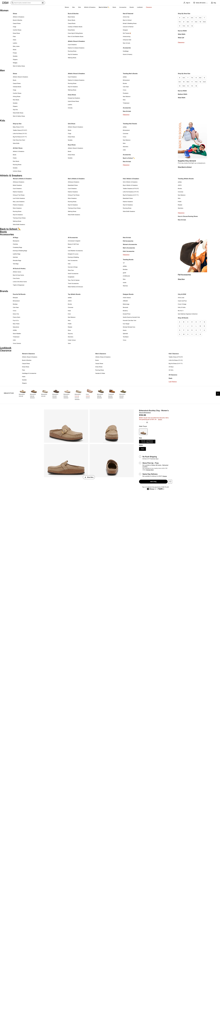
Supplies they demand (187, 161)
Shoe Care (71, 270)
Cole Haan (126, 87)
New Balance (126, 96)
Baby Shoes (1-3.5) (18, 127)
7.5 (179, 22)
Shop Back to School (185, 167)
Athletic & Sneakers (18, 17)
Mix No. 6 (180, 311)
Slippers (15, 59)
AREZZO (125, 301)
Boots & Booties (17, 20)
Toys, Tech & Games (73, 280)
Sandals (15, 56)
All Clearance (173, 375)
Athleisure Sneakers (18, 182)
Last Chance (173, 382)
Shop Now (181, 279)
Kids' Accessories (128, 251)
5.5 (192, 18)
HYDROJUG (126, 276)
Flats (14, 36)
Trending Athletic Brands (186, 179)
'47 (124, 263)
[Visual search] (42, 3)
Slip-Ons (15, 109)
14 (188, 86)
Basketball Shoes (73, 185)
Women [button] (67, 7)
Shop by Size (17, 124)
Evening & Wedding (73, 257)
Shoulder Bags (17, 260)
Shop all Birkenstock (145, 412)
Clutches (15, 244)
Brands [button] (132, 7)
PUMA (179, 201)
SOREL (15, 330)
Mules (14, 49)
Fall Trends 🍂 (127, 33)
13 (192, 26)
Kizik (69, 314)
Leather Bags (16, 254)
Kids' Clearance (174, 354)
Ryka (69, 330)
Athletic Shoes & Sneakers (76, 41)
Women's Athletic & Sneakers (22, 179)
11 (179, 26)
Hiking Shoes (16, 96)
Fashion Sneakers (18, 192)
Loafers (15, 43)
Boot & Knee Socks (18, 275)
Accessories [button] (122, 7)
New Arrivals (126, 43)
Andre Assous (127, 297)
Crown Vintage (182, 304)
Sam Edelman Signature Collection (187, 314)
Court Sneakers (72, 44)
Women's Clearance (28, 354)
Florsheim (125, 93)
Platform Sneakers (18, 205)
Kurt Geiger (126, 324)
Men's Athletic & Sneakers (76, 179)
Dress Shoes (16, 33)
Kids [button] (79, 7)
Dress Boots (71, 30)
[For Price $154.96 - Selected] (143, 431)
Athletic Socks (17, 272)
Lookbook (140, 7)
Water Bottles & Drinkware (75, 287)
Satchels (15, 257)
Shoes (15, 13)
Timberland (126, 103)
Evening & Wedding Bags (20, 251)
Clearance (181, 42)
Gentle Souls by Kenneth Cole (131, 317)
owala (124, 282)
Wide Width (181, 34)
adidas (125, 77)
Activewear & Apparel (74, 241)
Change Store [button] (150, 470)
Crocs (124, 90)
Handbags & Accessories (29, 373)
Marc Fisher (16, 324)
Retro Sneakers (17, 208)
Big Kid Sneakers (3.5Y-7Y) (131, 195)
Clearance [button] (149, 7)
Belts (69, 247)
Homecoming (126, 36)
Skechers (125, 146)
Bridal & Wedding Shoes (129, 23)
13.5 (184, 86)
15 (192, 86)
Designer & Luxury (73, 254)
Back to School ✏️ (104, 7)
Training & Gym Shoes (19, 218)
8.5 (188, 22)
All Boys (171, 367)
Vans (69, 343)
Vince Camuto (17, 343)
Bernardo (125, 307)
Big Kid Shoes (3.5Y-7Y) (20, 137)
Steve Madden (17, 333)
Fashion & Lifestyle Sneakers (76, 48)
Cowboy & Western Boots (75, 27)
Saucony (70, 333)
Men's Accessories (129, 248)
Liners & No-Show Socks (20, 282)
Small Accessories (73, 273)
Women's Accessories (130, 244)
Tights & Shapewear (18, 285)
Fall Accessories (128, 241)
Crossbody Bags (17, 247)
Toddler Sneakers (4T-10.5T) (131, 188)
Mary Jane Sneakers (18, 201)
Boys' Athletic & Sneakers (130, 185)
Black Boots (71, 17)
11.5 (184, 26)
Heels (14, 40)
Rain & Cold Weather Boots (75, 36)
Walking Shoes (72, 58)
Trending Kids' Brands (130, 124)
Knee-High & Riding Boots (75, 33)
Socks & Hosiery (127, 54)
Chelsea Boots (17, 87)
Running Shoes (72, 51)
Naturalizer (16, 327)
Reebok (180, 205)
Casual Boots (71, 23)
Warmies (125, 286)
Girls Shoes (71, 124)
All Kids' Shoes (17, 148)
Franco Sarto (16, 317)
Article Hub (126, 17)
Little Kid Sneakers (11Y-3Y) (131, 192)
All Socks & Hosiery (19, 268)
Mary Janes (16, 46)
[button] (170, 482)
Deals (170, 378)
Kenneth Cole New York (129, 320)
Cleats (14, 158)
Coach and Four (182, 301)
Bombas (125, 269)
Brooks (125, 83)
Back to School (127, 20)
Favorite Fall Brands (19, 294)
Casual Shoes (17, 23)
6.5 (200, 18)
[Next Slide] (218, 394)
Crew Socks (16, 278)
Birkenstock (126, 80)
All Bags (15, 237)
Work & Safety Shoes (19, 66)
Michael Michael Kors (129, 327)
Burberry (125, 311)
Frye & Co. (16, 320)
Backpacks (16, 241)
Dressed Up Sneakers (74, 98)
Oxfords (70, 108)
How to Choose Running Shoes (188, 216)
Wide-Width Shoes (18, 113)
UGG (124, 150)
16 (196, 86)
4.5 (184, 18)
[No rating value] (142, 422)
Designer (125, 30)
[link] (23, 394)
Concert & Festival (128, 27)
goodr (124, 273)
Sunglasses (71, 277)
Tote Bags (15, 264)
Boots (114, 7)
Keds (69, 311)
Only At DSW (182, 294)
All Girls (171, 370)
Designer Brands (128, 294)
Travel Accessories (73, 283)
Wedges (15, 63)
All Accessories (73, 237)
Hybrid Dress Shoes (73, 101)
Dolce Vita (16, 314)
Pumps (15, 53)
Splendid (125, 333)
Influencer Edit (127, 40)
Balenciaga (126, 304)
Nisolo (124, 330)
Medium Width (182, 94)
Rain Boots (16, 100)
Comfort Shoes (17, 30)
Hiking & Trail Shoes (18, 195)
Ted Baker (126, 337)
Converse (125, 133)
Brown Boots (71, 20)
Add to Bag (153, 481)
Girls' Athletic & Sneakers (130, 182)
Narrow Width (182, 31)
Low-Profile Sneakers (19, 198)
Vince (124, 340)
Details (160, 419)
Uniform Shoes (17, 171)
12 (188, 26)
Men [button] (73, 7)
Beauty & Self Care (73, 244)
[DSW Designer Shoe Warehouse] (5, 3)
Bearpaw (15, 297)
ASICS (180, 185)
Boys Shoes (72, 145)
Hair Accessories (72, 260)
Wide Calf (181, 38)
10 (200, 22)
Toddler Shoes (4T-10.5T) (20, 130)
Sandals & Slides (100, 373)
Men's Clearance (100, 354)
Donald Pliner (126, 314)
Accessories (127, 108)
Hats (69, 264)
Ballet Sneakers (17, 185)
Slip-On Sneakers (73, 54)
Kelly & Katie (181, 307)
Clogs (14, 27)
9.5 (196, 22)
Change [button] (164, 476)
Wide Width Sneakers (19, 224)
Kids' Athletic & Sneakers (131, 179)
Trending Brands (128, 259)
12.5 (204, 82)
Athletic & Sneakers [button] (89, 7)
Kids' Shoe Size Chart (19, 140)
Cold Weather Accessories (75, 251)
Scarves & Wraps (73, 267)
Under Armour (72, 340)
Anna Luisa (181, 297)
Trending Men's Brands (130, 73)
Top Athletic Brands (74, 294)
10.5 (204, 22)
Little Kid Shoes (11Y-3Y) (20, 133)
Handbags (125, 51)
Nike (124, 100)
